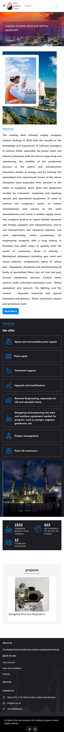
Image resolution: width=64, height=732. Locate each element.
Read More (10, 311)
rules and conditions (12, 668)
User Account (9, 662)
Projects (6, 674)
